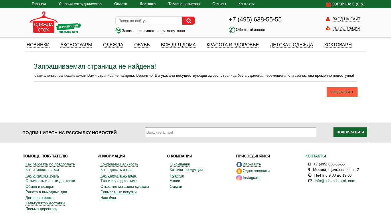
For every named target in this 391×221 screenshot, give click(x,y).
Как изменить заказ (42, 169)
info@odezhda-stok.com (335, 181)
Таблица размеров (184, 4)
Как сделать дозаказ (118, 175)
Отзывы (219, 4)
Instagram (251, 177)
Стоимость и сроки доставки (50, 181)
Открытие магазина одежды (124, 186)
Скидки (176, 186)
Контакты (246, 4)
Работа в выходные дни (46, 192)
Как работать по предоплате (50, 164)
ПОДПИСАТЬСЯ (350, 132)
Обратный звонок (251, 29)
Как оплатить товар (42, 175)
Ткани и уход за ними (118, 181)
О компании (180, 164)
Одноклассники (256, 171)
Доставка (148, 4)
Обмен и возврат (40, 186)
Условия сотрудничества (80, 4)
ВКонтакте (252, 164)
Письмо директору (41, 209)
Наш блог (108, 198)
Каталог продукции (186, 169)
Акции (175, 181)
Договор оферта (39, 198)
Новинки (177, 175)
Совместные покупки (118, 192)
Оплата (120, 4)
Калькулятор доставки (45, 203)
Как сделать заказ (116, 169)
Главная (39, 4)
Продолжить (342, 92)
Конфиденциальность (119, 164)
